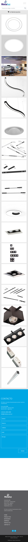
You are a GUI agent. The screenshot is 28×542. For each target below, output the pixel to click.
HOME (5, 515)
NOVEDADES (7, 519)
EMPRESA (6, 521)
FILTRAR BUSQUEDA (14, 12)
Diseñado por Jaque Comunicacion (14, 540)
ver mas (14, 24)
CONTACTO (7, 524)
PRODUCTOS (7, 517)
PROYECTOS (7, 523)
